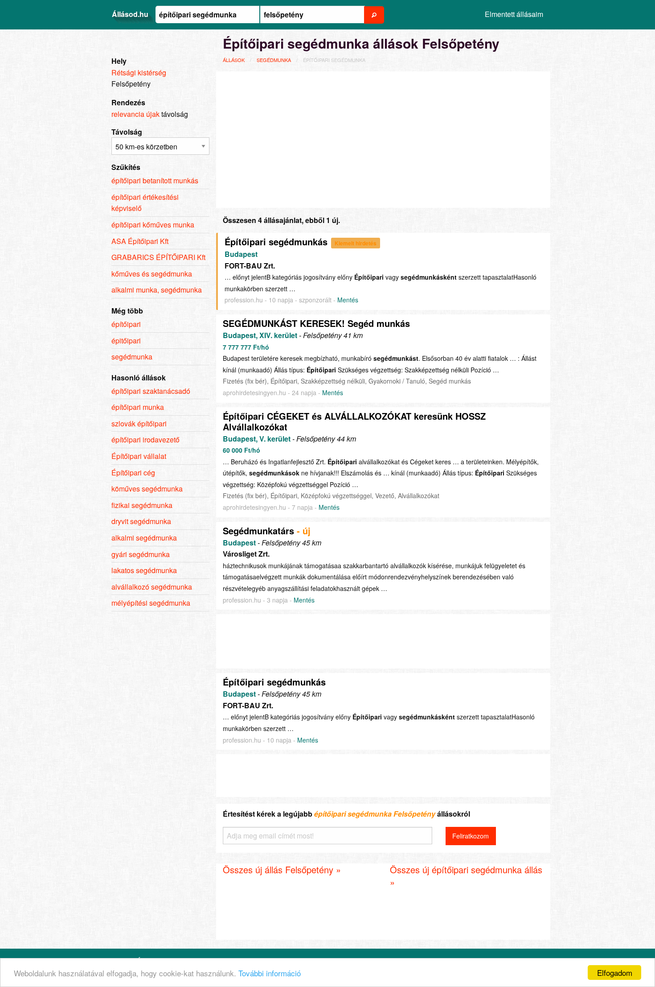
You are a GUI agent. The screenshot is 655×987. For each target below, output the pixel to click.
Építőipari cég (133, 472)
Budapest (241, 254)
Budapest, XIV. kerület (260, 335)
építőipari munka (137, 407)
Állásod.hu (130, 14)
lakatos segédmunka (144, 570)
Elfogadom (614, 972)
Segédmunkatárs (258, 530)
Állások (234, 59)
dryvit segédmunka (141, 521)
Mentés (347, 299)
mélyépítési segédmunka (150, 603)
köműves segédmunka (147, 488)
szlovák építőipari (139, 423)
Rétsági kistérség (138, 72)
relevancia (127, 114)
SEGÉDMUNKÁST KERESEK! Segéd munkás (316, 323)
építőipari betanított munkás (154, 180)
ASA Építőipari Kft (139, 241)
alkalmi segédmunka (144, 538)
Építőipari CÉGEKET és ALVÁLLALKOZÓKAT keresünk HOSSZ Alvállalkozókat (354, 421)
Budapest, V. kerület (257, 439)
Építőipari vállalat (138, 456)
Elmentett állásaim (514, 14)
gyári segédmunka (140, 554)
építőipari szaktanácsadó (150, 391)
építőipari (126, 324)
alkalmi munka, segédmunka (156, 290)
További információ (269, 973)
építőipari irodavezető (145, 439)
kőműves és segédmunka (151, 273)
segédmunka (274, 59)
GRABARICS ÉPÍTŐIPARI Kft (158, 257)
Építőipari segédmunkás (276, 241)
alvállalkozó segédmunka (151, 587)
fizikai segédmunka (141, 505)
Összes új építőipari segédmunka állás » (466, 875)
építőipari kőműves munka (152, 224)
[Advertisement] (383, 138)
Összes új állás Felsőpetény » (282, 869)
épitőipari (126, 340)
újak (153, 114)
